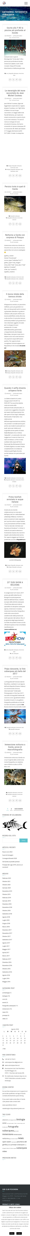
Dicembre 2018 (6, 904)
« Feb (4, 1049)
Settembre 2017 (7, 939)
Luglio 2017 (5, 946)
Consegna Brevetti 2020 (9, 858)
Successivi (19, 809)
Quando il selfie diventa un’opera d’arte (15, 389)
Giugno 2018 (6, 923)
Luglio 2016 (5, 978)
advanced (5, 1120)
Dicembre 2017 (6, 930)
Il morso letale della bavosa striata (15, 295)
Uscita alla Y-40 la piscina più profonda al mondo (15, 30)
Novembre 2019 (7, 891)
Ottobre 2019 (6, 894)
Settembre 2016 (7, 972)
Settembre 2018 (7, 914)
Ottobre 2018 (6, 910)
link (23, 704)
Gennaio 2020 (6, 888)
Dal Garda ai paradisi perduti (11, 861)
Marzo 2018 (6, 927)
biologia (10, 165)
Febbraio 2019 (6, 897)
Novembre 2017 (7, 933)
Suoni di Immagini (7, 855)
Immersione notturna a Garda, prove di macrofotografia (15, 747)
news (14, 75)
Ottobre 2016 (6, 969)
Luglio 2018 (5, 920)
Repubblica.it (21, 539)
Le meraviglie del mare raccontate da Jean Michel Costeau (15, 93)
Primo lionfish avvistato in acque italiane (15, 499)
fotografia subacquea (13, 73)
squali (15, 1148)
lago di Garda (11, 1138)
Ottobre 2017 (6, 936)
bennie (14, 1120)
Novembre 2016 (7, 965)
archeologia (6, 993)
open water (6, 1142)
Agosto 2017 (6, 943)
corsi (7, 73)
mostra (20, 403)
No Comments (15, 194)
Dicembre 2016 (6, 962)
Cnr (13, 514)
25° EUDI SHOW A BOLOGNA (15, 583)
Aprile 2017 (5, 952)
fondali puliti (5, 1127)
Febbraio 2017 (6, 959)
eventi (7, 650)
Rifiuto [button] (11, 1233)
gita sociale (16, 1131)
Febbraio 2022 (6, 878)
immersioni (21, 73)
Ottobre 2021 (6, 881)
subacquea (12, 171)
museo (16, 1138)
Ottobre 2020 (6, 885)
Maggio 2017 (6, 949)
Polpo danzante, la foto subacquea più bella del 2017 (15, 671)
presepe (4, 1015)
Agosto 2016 (6, 975)
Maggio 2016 (6, 982)
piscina (9, 1144)
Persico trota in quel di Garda (15, 187)
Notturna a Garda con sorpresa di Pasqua (15, 236)
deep (21, 1123)
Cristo (15, 1123)
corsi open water (10, 1123)
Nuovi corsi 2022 (7, 852)
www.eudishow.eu (10, 629)
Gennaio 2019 (6, 901)
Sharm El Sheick (10, 1148)
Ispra (8, 514)
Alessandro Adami (18, 35)
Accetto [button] (19, 1233)
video (17, 171)
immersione (18, 480)
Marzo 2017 (6, 956)
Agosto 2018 (6, 917)
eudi (12, 653)
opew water (13, 1142)
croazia (18, 1123)
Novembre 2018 (7, 907)
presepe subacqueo (17, 1145)
